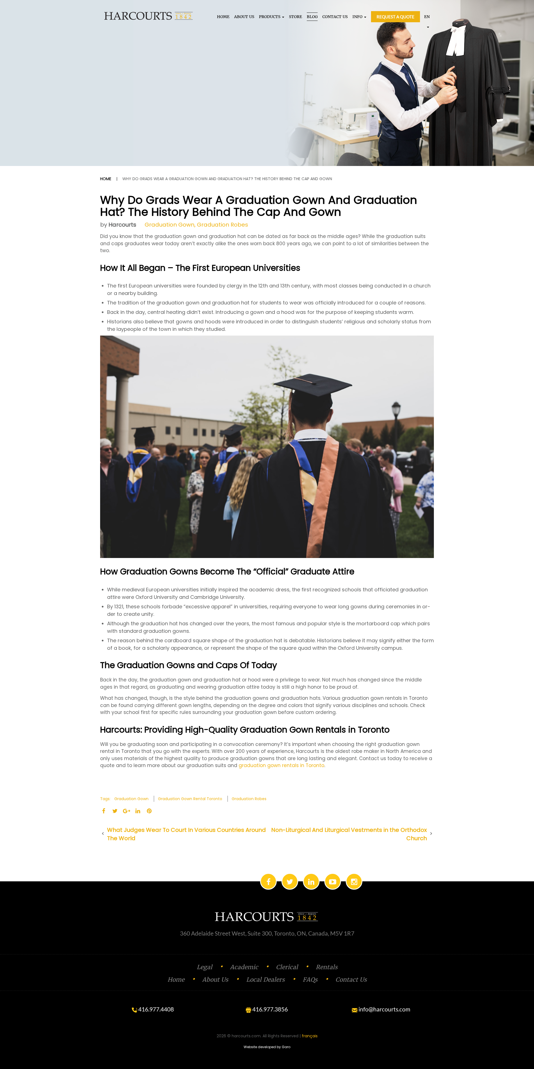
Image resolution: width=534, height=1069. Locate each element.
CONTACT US (335, 16)
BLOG (312, 16)
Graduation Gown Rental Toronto (190, 799)
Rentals (327, 967)
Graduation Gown (169, 225)
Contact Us (351, 979)
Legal (204, 967)
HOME (223, 16)
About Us (215, 979)
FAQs (310, 979)
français (310, 1036)
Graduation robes (249, 799)
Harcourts (122, 225)
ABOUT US (244, 16)
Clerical (287, 967)
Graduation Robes (222, 225)
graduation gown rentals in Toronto (281, 765)
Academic (244, 967)
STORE (295, 16)
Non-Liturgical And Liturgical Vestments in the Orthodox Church (349, 834)
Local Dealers (265, 979)
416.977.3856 (269, 1009)
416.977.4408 (155, 1009)
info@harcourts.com (383, 1009)
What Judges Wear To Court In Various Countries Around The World (186, 834)
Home (105, 179)
